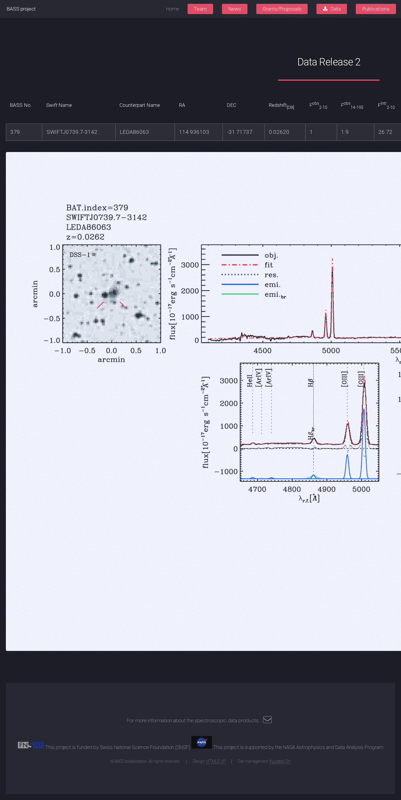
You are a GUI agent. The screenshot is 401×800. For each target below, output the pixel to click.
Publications (376, 9)
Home (172, 9)
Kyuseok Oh (280, 761)
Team (200, 9)
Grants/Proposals (282, 9)
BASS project (21, 9)
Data (335, 9)
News (234, 9)
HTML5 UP (215, 761)
